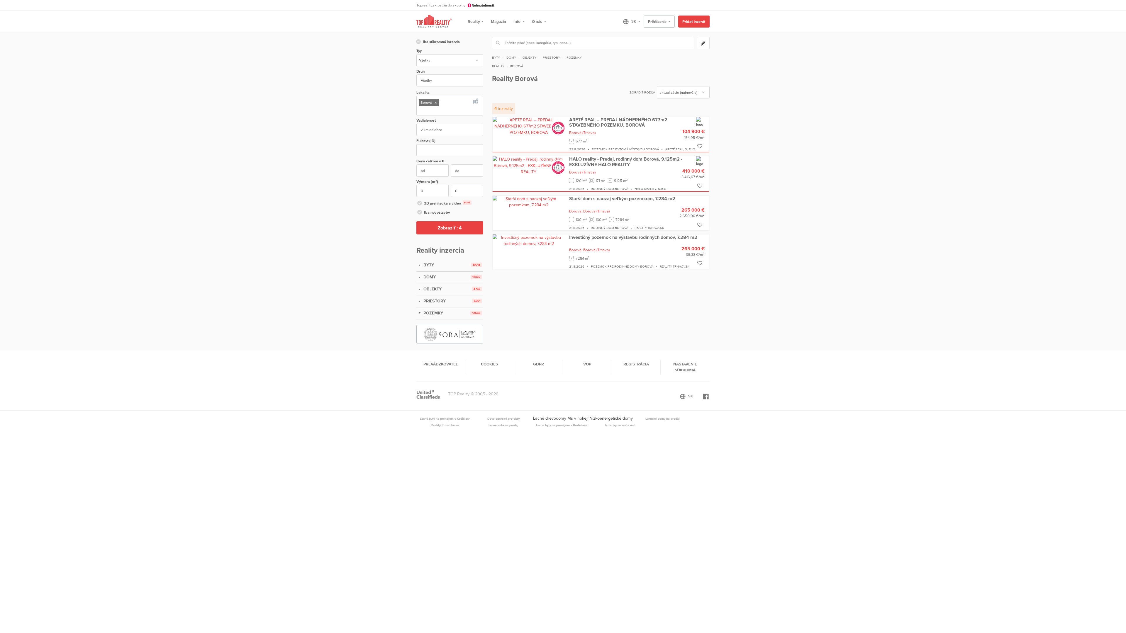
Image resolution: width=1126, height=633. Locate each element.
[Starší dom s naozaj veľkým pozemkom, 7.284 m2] (529, 201)
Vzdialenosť (426, 120)
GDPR (538, 364)
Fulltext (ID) (425, 141)
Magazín (498, 21)
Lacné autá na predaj (503, 425)
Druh (420, 71)
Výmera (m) (427, 181)
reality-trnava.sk (649, 227)
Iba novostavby (437, 212)
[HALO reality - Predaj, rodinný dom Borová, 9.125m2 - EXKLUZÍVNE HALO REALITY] (529, 165)
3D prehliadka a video (447, 203)
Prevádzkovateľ (440, 364)
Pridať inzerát (693, 21)
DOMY (429, 277)
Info (517, 21)
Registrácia (636, 364)
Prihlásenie (657, 21)
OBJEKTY (432, 289)
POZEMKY (432, 313)
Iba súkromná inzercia (441, 42)
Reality (474, 21)
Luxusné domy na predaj (662, 418)
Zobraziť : (450, 227)
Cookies (489, 364)
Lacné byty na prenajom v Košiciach (445, 418)
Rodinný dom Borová (609, 188)
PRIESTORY (434, 301)
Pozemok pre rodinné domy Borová (622, 266)
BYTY (428, 265)
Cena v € (430, 161)
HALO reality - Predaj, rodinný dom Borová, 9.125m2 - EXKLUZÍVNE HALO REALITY (625, 161)
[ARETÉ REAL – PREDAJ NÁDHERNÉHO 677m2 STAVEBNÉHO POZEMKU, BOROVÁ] (529, 126)
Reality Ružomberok (445, 425)
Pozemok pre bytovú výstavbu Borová (625, 149)
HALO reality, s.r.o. (651, 188)
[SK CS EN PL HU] (629, 21)
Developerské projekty (503, 418)
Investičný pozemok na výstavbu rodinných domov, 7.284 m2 (633, 237)
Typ (419, 51)
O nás (537, 21)
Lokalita (423, 92)
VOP (587, 364)
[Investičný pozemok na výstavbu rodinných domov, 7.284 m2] (529, 240)
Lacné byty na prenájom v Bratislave (561, 425)
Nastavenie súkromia (685, 367)
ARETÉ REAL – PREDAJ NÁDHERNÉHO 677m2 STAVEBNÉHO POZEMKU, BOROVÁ (618, 122)
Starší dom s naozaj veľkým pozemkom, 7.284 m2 (622, 198)
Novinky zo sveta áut (620, 425)
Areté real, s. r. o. (680, 149)
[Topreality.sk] (434, 21)
